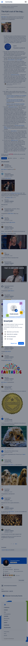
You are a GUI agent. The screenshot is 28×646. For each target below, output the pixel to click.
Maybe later (14, 343)
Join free (21, 343)
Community (8, 2)
